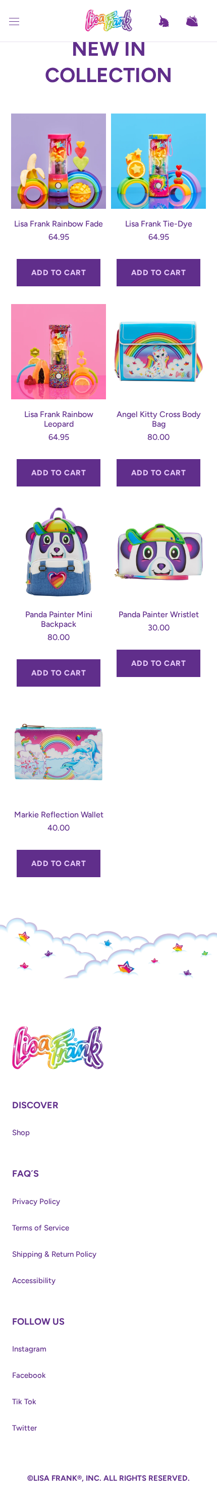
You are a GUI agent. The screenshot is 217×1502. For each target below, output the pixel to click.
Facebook (29, 1375)
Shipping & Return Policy (54, 1254)
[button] (197, 21)
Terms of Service (40, 1227)
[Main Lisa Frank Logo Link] (108, 21)
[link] (57, 1028)
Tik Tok (24, 1401)
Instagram (29, 1349)
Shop (21, 1132)
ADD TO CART (58, 272)
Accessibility (34, 1280)
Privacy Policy (36, 1201)
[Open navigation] (20, 21)
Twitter (24, 1428)
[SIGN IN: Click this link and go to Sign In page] (168, 21)
